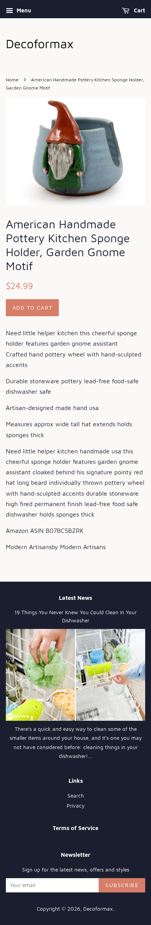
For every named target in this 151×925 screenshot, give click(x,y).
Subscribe (122, 885)
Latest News (75, 597)
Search (75, 795)
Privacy (75, 806)
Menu (23, 10)
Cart (138, 10)
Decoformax (98, 909)
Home (12, 80)
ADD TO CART (32, 307)
